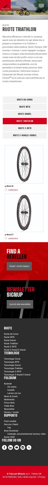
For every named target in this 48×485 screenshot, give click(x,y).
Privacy (41, 477)
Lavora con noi (14, 393)
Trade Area (9, 406)
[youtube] (16, 447)
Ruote (5, 25)
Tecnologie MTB (11, 362)
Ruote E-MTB (24, 128)
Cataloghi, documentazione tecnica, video (26, 434)
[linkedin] (10, 447)
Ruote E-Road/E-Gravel (25, 135)
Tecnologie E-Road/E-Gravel (17, 374)
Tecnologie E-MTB (12, 371)
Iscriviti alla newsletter (20, 304)
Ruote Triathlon (25, 121)
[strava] (29, 447)
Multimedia (9, 399)
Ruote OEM (9, 437)
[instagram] (22, 447)
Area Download (11, 430)
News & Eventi (11, 396)
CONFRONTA (13, 190)
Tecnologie (11, 353)
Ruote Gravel (24, 114)
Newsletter (9, 409)
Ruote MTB (24, 106)
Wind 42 (10, 186)
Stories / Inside (11, 412)
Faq (9, 427)
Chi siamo (12, 387)
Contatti (11, 390)
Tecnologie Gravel (12, 365)
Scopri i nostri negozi (19, 266)
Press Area (9, 402)
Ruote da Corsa (25, 99)
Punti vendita (10, 421)
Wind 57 (10, 235)
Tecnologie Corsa (12, 359)
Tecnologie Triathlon (13, 368)
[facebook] (4, 447)
